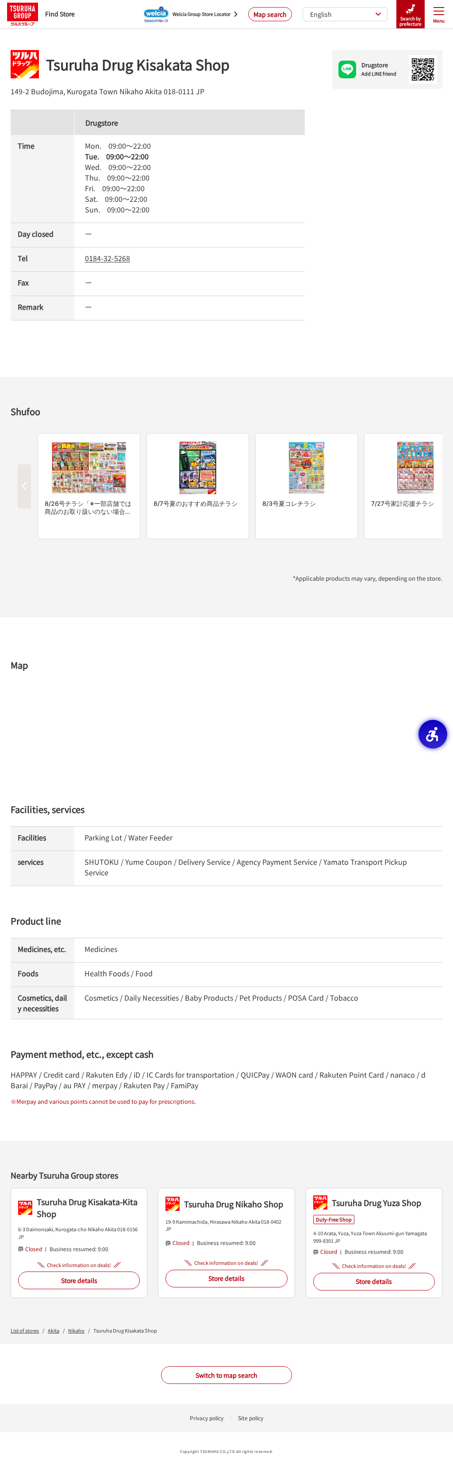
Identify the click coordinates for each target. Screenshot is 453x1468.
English (321, 14)
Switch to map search (226, 1375)
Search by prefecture (410, 21)
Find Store (60, 13)
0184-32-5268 (107, 258)
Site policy (250, 1418)
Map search (270, 14)
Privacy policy (206, 1418)
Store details (79, 1280)
